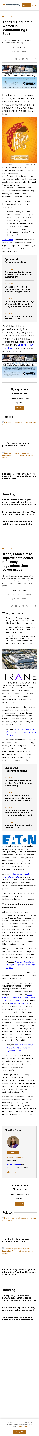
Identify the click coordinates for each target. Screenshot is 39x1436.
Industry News (8, 16)
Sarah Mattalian (19, 591)
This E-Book (7, 240)
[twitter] (19, 59)
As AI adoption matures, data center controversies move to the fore (21, 732)
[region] (19, 1427)
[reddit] (23, 59)
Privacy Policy (22, 1426)
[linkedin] (16, 59)
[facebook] (12, 59)
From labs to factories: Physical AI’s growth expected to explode (20, 965)
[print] (36, 59)
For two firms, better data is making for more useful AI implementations (20, 1048)
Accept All (19, 1432)
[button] (3, 5)
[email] (27, 59)
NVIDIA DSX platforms (19, 1003)
